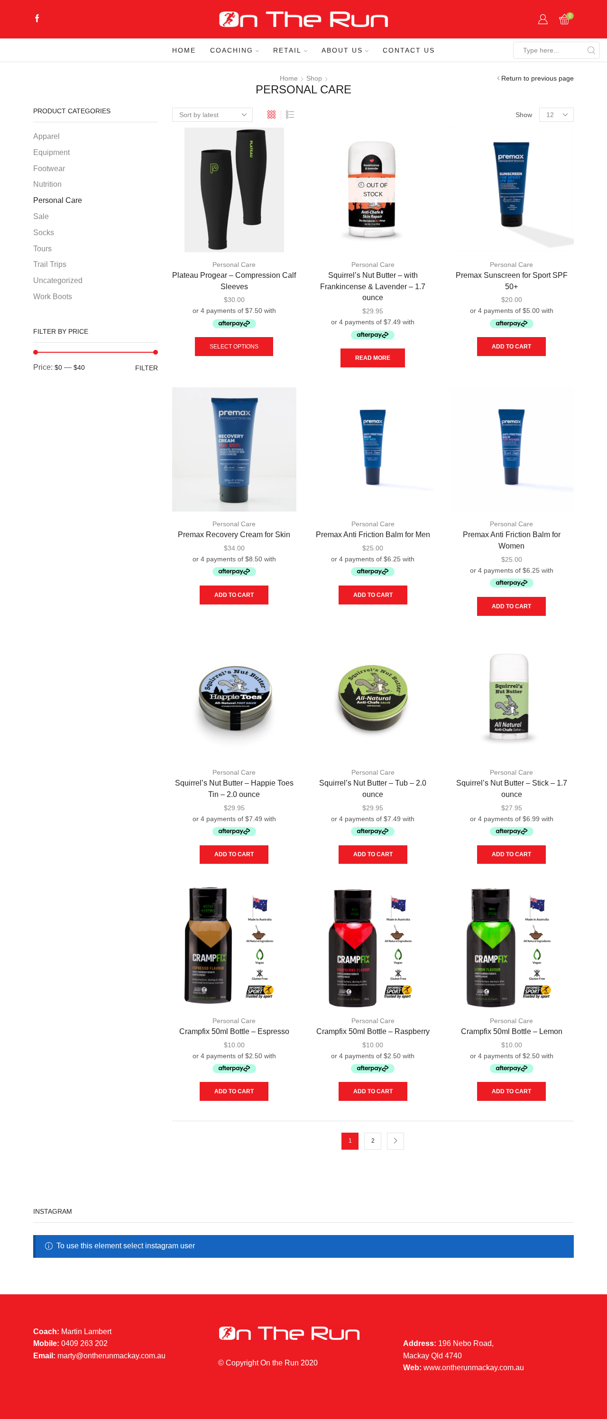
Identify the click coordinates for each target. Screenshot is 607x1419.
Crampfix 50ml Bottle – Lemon (511, 1031)
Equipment (51, 152)
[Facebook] (37, 19)
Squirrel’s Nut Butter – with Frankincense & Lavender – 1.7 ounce (372, 286)
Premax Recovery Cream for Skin (234, 535)
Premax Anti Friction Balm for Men (373, 535)
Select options (234, 346)
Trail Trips (49, 264)
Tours (42, 249)
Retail (287, 50)
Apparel (46, 136)
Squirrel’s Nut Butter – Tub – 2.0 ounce (372, 788)
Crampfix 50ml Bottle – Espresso (234, 1031)
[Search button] (591, 50)
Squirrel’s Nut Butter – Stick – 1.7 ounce (511, 788)
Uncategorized (58, 280)
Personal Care (234, 264)
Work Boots (52, 297)
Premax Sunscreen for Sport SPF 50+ (512, 281)
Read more (372, 358)
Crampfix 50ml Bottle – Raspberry (373, 1031)
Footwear (49, 169)
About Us (342, 50)
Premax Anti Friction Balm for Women (512, 540)
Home (184, 50)
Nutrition (47, 184)
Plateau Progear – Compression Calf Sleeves (234, 281)
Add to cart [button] (511, 346)
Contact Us (409, 50)
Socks (43, 233)
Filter (146, 368)
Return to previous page (537, 78)
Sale (41, 216)
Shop (314, 78)
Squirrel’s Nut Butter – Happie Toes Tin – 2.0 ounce (234, 788)
